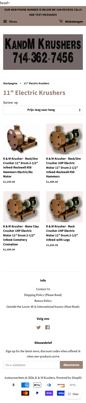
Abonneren (71, 365)
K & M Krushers (45, 378)
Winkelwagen (73, 22)
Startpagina (10, 83)
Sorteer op (10, 102)
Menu (12, 22)
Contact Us (43, 289)
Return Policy (43, 301)
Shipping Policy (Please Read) (43, 295)
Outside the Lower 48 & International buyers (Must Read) (43, 307)
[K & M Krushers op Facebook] (47, 328)
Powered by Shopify (69, 378)
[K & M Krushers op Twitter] (38, 328)
